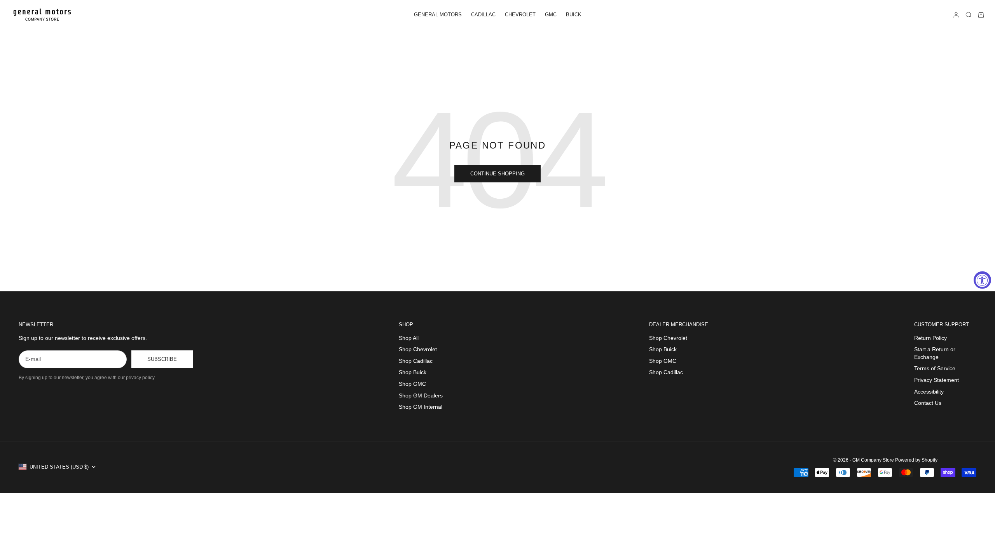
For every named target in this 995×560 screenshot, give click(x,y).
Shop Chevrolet (418, 349)
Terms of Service (934, 368)
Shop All (409, 338)
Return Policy (930, 338)
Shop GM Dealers (421, 395)
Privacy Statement (936, 380)
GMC (551, 15)
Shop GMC (412, 384)
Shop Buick (412, 372)
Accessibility (929, 391)
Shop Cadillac (416, 361)
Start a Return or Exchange (934, 353)
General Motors (438, 15)
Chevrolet (520, 15)
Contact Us (927, 403)
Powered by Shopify (916, 460)
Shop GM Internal (420, 407)
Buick (573, 15)
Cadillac (483, 15)
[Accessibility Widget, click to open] (982, 280)
